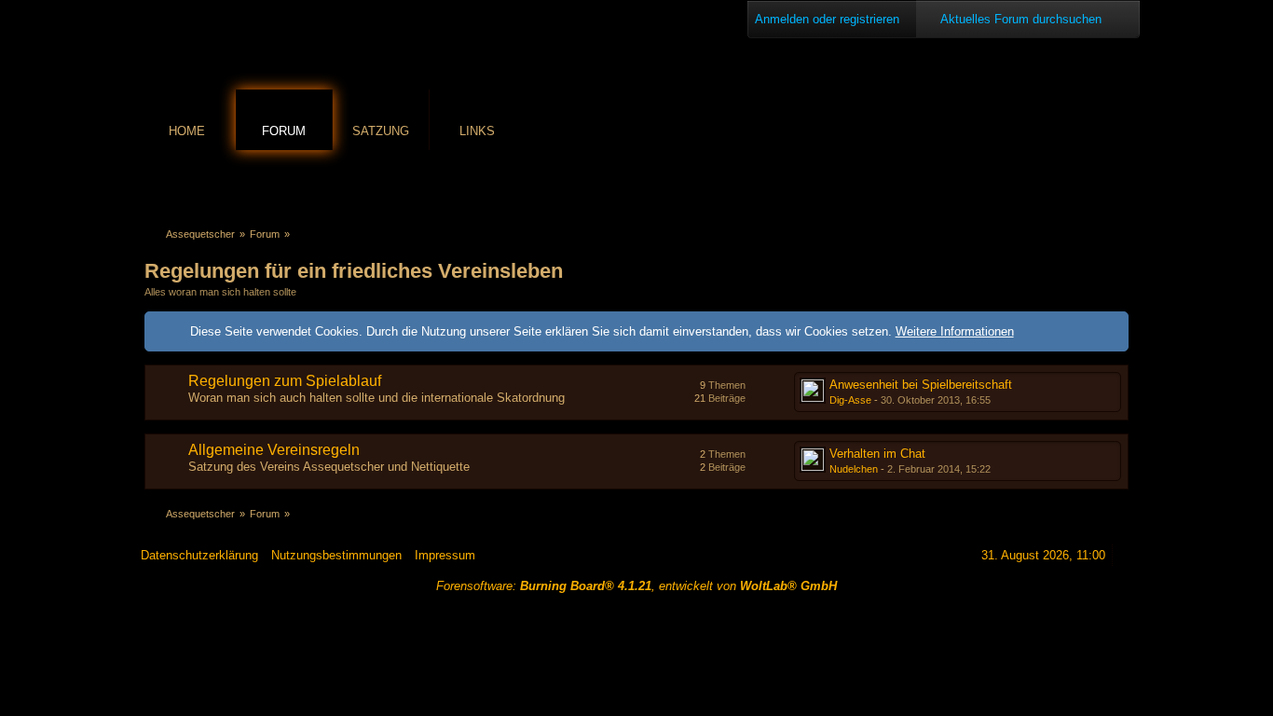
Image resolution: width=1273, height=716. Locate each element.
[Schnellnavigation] (1092, 183)
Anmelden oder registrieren (827, 19)
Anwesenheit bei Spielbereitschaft (920, 385)
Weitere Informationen (955, 331)
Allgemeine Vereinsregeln (274, 450)
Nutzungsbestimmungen (336, 555)
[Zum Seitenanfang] (1126, 555)
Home (187, 131)
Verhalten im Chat (877, 454)
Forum (284, 131)
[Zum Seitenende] (1118, 183)
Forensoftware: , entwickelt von (636, 586)
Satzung (380, 131)
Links (477, 131)
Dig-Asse (850, 400)
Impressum (445, 555)
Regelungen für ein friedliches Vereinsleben (353, 270)
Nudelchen (853, 469)
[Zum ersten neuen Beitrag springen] (813, 391)
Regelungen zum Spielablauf (284, 381)
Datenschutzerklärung (199, 555)
